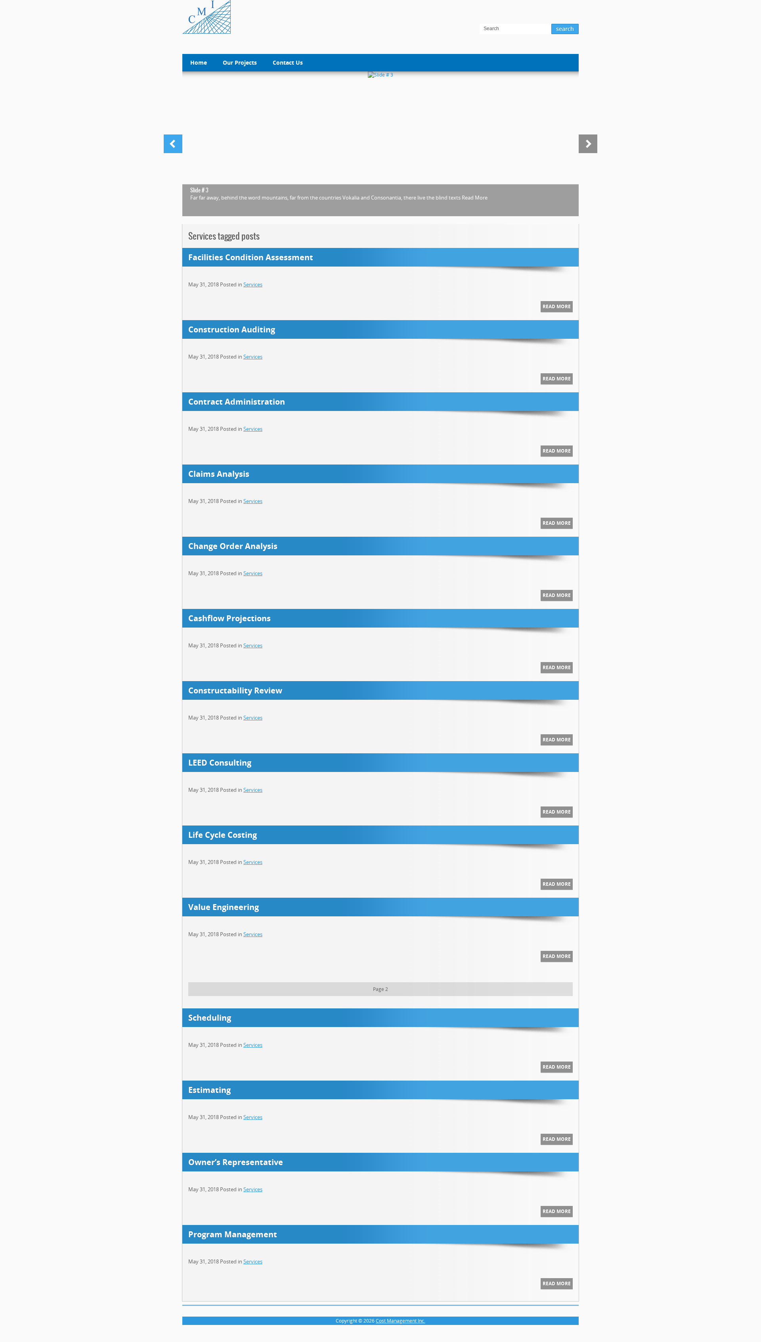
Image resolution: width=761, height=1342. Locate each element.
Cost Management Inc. (400, 1320)
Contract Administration (236, 401)
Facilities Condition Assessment (250, 257)
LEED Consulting (219, 762)
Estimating (209, 1090)
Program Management (232, 1234)
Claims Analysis (218, 473)
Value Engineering (223, 907)
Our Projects (240, 62)
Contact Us (288, 62)
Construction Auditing (231, 329)
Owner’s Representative (235, 1162)
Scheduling (209, 1017)
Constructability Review (235, 690)
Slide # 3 (199, 190)
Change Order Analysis (232, 546)
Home (198, 62)
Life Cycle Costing (222, 834)
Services (252, 284)
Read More (475, 197)
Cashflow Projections (229, 618)
